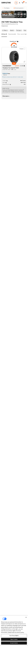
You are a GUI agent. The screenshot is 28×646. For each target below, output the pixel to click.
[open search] (16, 2)
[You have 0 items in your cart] (22, 3)
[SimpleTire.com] (7, 3)
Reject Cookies (14, 639)
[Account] (19, 3)
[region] (14, 630)
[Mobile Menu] (26, 3)
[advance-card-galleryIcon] (24, 62)
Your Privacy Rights (14, 635)
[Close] (26, 617)
